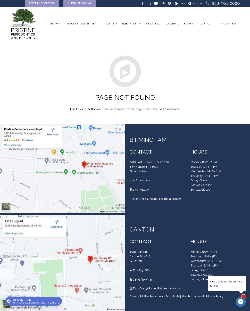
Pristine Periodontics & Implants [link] (159, 296)
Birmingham (140, 171)
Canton (137, 261)
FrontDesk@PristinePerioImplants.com (157, 198)
